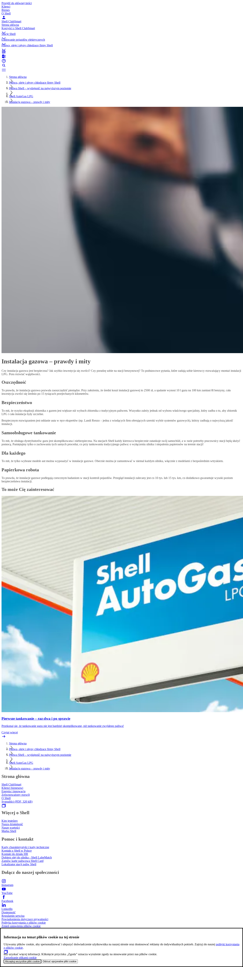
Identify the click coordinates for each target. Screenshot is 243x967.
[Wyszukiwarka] (121, 65)
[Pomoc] (121, 61)
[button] (121, 29)
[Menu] (121, 70)
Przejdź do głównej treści (17, 3)
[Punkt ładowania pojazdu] (121, 56)
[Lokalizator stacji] (121, 51)
